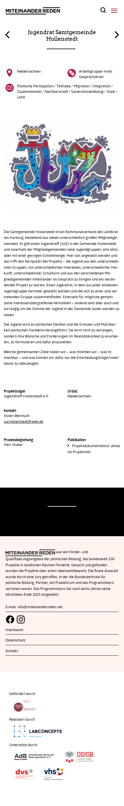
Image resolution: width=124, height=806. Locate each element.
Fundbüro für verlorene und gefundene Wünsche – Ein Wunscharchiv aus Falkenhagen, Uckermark (7, 36)
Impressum (14, 629)
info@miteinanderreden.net (40, 607)
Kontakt (11, 651)
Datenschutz (15, 640)
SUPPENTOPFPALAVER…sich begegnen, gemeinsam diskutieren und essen (116, 33)
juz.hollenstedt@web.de (23, 421)
